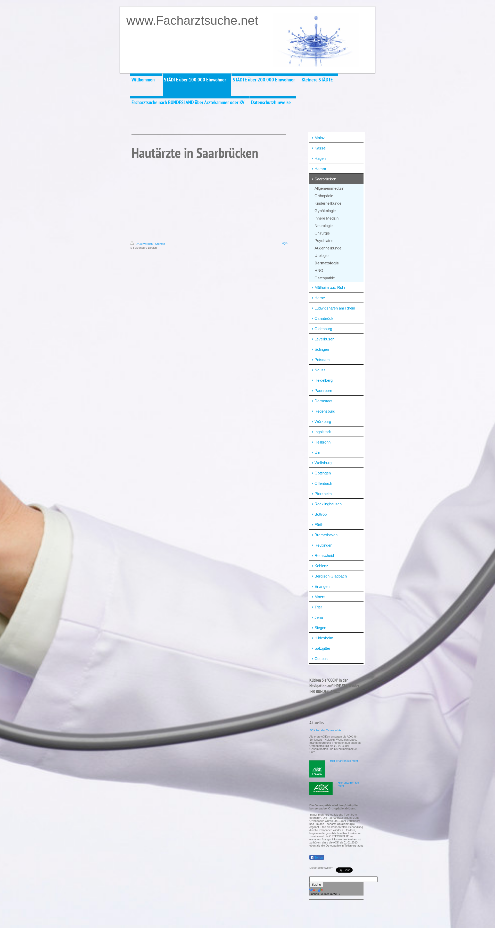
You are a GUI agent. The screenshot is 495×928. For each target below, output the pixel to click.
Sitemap (160, 243)
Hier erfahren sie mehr (344, 760)
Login (284, 243)
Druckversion (144, 243)
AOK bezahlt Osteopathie (325, 730)
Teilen (318, 857)
